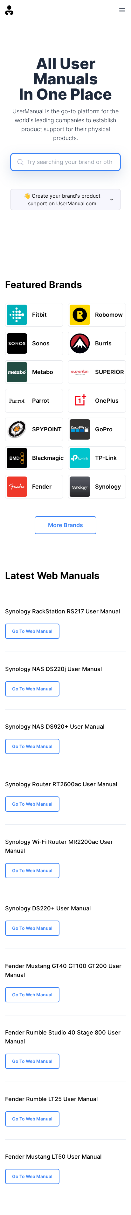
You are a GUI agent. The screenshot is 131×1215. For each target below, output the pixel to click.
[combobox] (65, 162)
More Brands (65, 525)
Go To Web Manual (32, 631)
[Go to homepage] (9, 10)
